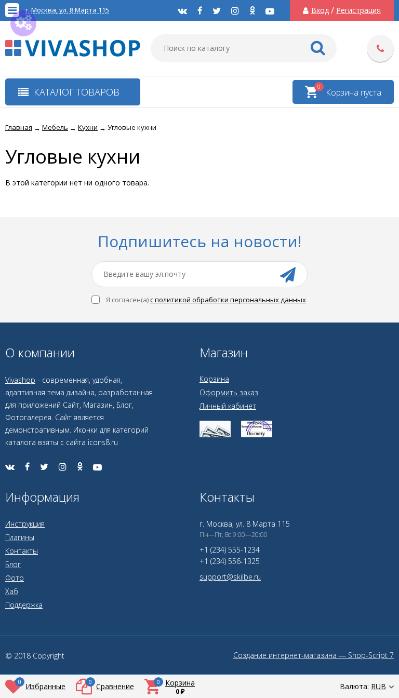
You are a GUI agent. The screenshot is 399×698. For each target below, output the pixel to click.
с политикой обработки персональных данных (228, 299)
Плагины (19, 537)
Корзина (214, 379)
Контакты (21, 551)
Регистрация (358, 10)
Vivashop (20, 380)
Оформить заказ (229, 392)
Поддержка (24, 605)
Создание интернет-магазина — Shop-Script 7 (313, 655)
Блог (13, 564)
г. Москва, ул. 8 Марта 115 (67, 10)
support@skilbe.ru (230, 577)
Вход (320, 10)
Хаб (11, 591)
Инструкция (25, 524)
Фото (14, 578)
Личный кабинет (228, 406)
